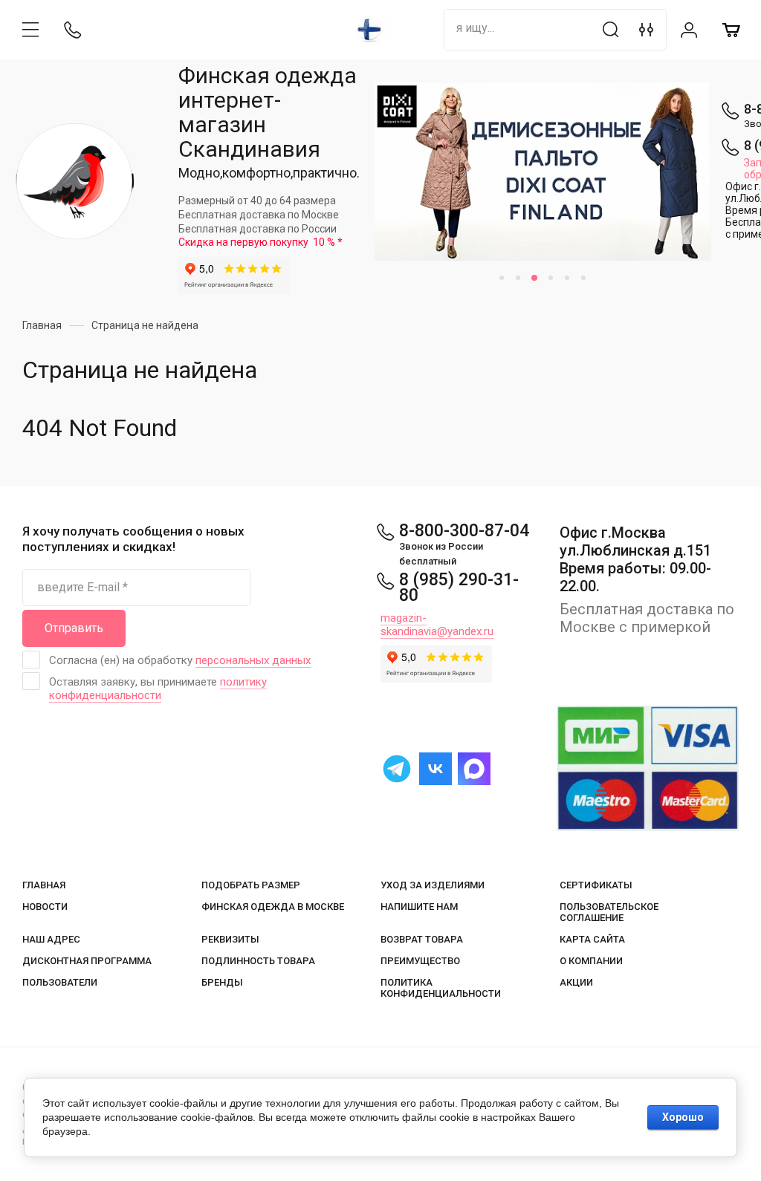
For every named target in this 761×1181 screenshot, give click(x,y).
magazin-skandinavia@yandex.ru (436, 624)
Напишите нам (419, 906)
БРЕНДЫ (222, 982)
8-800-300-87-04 (464, 531)
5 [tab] (567, 278)
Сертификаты (596, 885)
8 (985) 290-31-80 (459, 587)
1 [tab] (501, 278)
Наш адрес (51, 939)
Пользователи (59, 982)
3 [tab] (534, 278)
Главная (43, 885)
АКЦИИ (576, 982)
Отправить (74, 628)
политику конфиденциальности (158, 688)
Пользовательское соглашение (609, 912)
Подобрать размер (250, 885)
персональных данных (253, 660)
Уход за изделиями (432, 885)
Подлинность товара (258, 960)
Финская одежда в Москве (272, 906)
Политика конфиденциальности (440, 988)
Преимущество (420, 960)
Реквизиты (230, 939)
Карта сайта (592, 939)
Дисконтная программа (87, 960)
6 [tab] (583, 278)
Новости (45, 906)
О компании (591, 960)
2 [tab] (518, 278)
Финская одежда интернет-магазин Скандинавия (267, 112)
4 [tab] (550, 278)
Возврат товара (421, 939)
